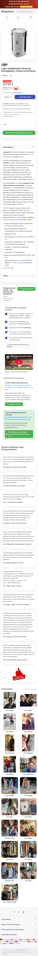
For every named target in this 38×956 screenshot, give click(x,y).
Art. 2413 (15, 220)
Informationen (6, 919)
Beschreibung (8, 147)
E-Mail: (5, 124)
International (16, 943)
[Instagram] (19, 912)
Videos (5, 276)
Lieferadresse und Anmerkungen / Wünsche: (17, 109)
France (31, 939)
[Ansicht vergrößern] (19, 43)
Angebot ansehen (26, 6)
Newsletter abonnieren (9, 934)
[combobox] (26, 12)
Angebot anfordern (27, 289)
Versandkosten (18, 92)
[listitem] (19, 43)
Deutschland (6, 939)
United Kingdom (22, 941)
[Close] (35, 2)
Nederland (11, 941)
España (32, 941)
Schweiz (23, 939)
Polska (7, 943)
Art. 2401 (17, 217)
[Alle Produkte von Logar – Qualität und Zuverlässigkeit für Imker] (4, 64)
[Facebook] (14, 912)
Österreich (16, 939)
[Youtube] (24, 912)
